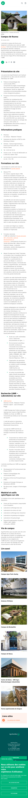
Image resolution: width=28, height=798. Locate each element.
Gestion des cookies (6, 759)
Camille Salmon (15, 168)
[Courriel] (14, 62)
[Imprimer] (11, 62)
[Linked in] (6, 62)
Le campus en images (13, 720)
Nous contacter (14, 757)
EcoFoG (3, 47)
